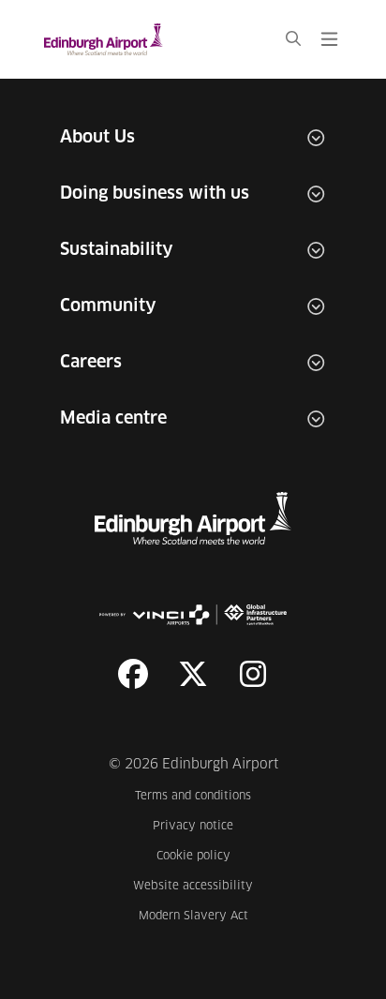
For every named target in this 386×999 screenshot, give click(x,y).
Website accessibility (193, 886)
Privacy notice (203, 826)
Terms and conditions (194, 796)
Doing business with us (154, 194)
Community (108, 306)
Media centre (113, 418)
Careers (91, 362)
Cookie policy (204, 856)
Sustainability (116, 250)
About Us (97, 137)
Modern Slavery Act (196, 916)
